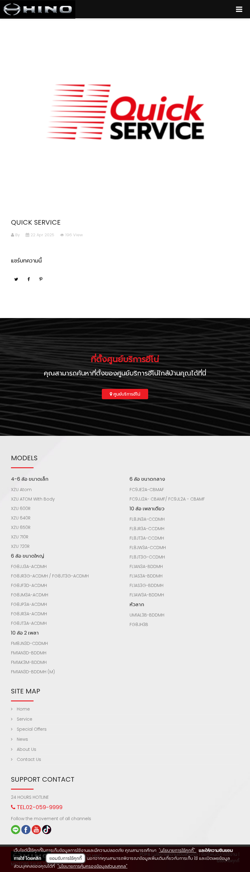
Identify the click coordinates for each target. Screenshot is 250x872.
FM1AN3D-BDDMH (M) (33, 672)
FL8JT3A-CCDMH (147, 538)
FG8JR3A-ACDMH (29, 614)
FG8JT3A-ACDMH (29, 623)
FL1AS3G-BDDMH (146, 585)
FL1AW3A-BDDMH (147, 595)
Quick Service (36, 222)
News (22, 739)
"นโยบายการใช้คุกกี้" (177, 850)
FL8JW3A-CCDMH (148, 548)
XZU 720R (20, 546)
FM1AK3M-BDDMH (29, 662)
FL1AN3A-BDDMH (146, 566)
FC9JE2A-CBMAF (147, 490)
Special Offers (31, 729)
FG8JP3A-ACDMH (29, 604)
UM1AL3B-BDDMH (147, 615)
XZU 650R (20, 527)
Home (23, 709)
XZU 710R (19, 537)
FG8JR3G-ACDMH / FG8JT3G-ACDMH (50, 576)
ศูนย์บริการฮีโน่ (126, 394)
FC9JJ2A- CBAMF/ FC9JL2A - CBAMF (167, 499)
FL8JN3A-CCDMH (147, 519)
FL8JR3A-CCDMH (147, 529)
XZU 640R (20, 518)
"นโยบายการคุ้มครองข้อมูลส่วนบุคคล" (92, 866)
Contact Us (28, 759)
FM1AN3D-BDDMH (28, 653)
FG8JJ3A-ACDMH (29, 566)
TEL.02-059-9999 (38, 807)
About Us (26, 749)
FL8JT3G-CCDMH (147, 557)
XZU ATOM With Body (33, 499)
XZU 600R (20, 508)
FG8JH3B (139, 624)
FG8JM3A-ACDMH (29, 595)
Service (24, 719)
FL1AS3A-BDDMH (146, 576)
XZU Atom (21, 490)
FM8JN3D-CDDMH (29, 643)
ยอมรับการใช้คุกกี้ (65, 858)
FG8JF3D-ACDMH (29, 585)
